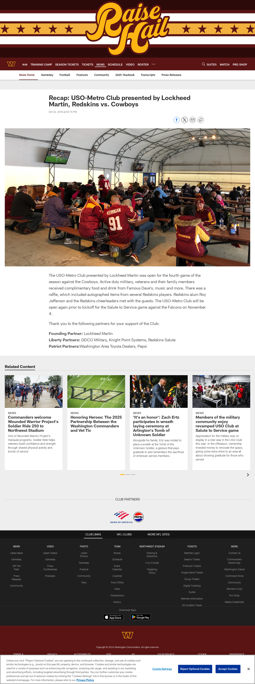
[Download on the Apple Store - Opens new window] (113, 617)
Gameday (16, 559)
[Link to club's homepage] (11, 64)
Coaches (117, 575)
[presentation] (248, 475)
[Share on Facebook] (177, 122)
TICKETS (192, 546)
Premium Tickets (192, 565)
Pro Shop (234, 595)
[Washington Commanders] (127, 636)
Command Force (234, 575)
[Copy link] (200, 120)
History (117, 602)
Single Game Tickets (192, 572)
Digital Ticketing (192, 585)
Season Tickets (192, 559)
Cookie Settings (162, 668)
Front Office (117, 582)
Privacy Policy (85, 679)
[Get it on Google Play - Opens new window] (140, 619)
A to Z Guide (152, 562)
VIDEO (50, 546)
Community (16, 585)
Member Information (192, 598)
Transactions (117, 595)
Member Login (192, 553)
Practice (84, 569)
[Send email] (192, 122)
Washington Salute (234, 569)
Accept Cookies (228, 668)
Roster (117, 553)
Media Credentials (234, 602)
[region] (127, 669)
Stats (117, 588)
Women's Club (234, 588)
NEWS (16, 546)
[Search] (203, 64)
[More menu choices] (153, 64)
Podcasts (50, 575)
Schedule (117, 559)
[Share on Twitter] (184, 122)
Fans (83, 582)
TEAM (117, 546)
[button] (122, 474)
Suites (192, 592)
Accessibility (82, 654)
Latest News (16, 553)
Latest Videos (50, 553)
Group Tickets (191, 579)
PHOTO (84, 546)
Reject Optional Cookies (195, 668)
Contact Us (234, 553)
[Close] (248, 669)
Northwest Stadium (152, 546)
